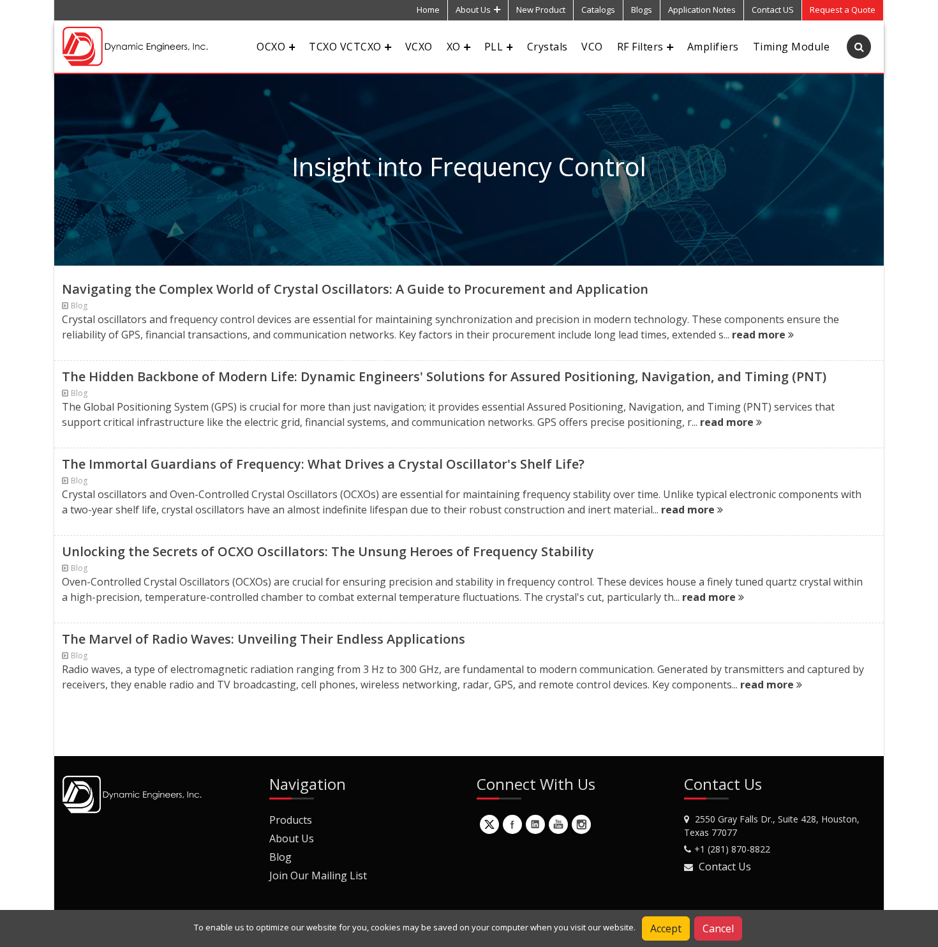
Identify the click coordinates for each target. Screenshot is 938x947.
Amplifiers (713, 47)
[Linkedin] (535, 824)
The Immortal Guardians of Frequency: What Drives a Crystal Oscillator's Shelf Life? (323, 464)
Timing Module (791, 47)
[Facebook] (512, 824)
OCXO (271, 47)
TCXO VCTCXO (345, 47)
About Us (473, 9)
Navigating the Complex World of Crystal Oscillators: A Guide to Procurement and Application (355, 289)
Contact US (773, 9)
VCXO (419, 47)
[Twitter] (489, 824)
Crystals (547, 47)
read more (760, 335)
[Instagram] (581, 824)
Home (428, 9)
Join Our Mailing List (318, 875)
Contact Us (725, 867)
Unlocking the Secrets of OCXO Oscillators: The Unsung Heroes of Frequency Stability (328, 551)
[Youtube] (558, 824)
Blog (280, 857)
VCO (591, 47)
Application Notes (702, 9)
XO (454, 47)
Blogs (641, 9)
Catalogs (598, 9)
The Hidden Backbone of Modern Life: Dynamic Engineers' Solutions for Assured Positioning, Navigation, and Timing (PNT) (444, 376)
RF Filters (640, 47)
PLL (493, 47)
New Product (540, 9)
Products (290, 820)
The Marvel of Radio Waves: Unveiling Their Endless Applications (263, 639)
